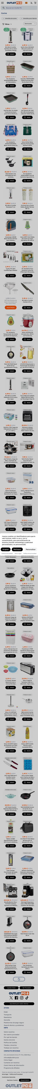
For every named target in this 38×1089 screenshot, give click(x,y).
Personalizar (30, 549)
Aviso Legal (18, 553)
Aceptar (6, 549)
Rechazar (17, 549)
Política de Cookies (7, 553)
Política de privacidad (29, 553)
